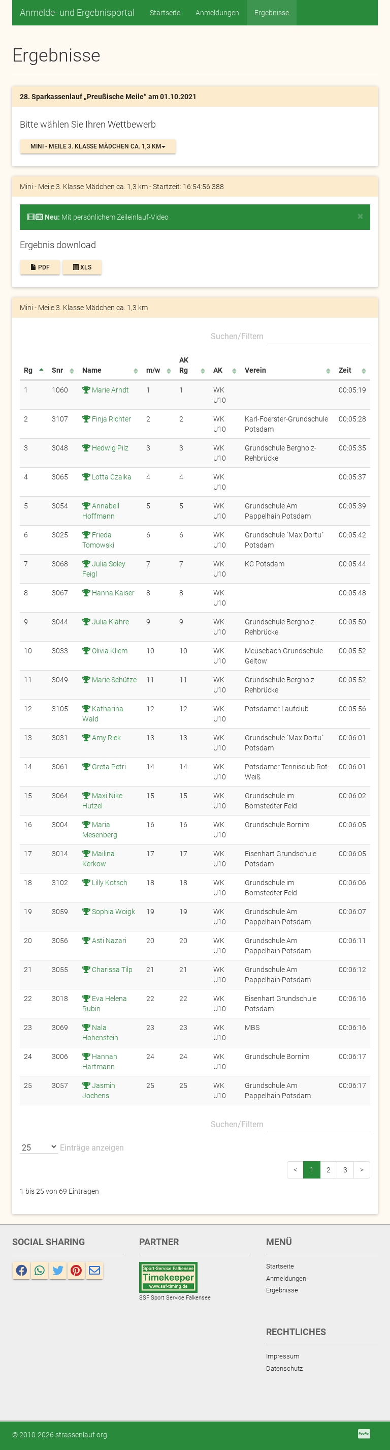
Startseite (165, 13)
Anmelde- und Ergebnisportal (77, 12)
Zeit (345, 370)
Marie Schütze (113, 680)
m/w (153, 370)
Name (92, 370)
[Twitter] (58, 1270)
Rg (28, 370)
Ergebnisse (271, 13)
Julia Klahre (109, 622)
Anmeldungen (217, 13)
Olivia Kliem (108, 651)
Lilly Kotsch (108, 883)
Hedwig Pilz (109, 448)
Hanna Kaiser (112, 593)
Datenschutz (284, 1368)
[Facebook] (21, 1270)
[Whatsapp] (39, 1270)
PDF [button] (43, 267)
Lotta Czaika (111, 477)
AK (217, 370)
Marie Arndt (109, 390)
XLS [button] (85, 267)
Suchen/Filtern (237, 336)
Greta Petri (108, 767)
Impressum (283, 1356)
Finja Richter (110, 419)
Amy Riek (105, 738)
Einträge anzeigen (91, 1148)
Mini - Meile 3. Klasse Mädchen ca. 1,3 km (95, 146)
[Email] (94, 1270)
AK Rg (183, 365)
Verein (255, 370)
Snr (57, 370)
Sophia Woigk (112, 912)
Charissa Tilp (111, 969)
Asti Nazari (108, 941)
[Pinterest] (76, 1270)
